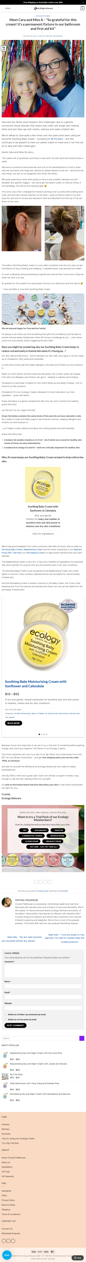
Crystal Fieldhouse (54, 36)
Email (7, 992)
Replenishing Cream (33, 549)
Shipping (6, 1209)
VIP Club (6, 1171)
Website (8, 1003)
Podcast (5, 1124)
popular (11, 717)
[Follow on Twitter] (13, 1241)
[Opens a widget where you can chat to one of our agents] (77, 1258)
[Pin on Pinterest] (50, 882)
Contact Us (7, 1229)
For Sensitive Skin (51, 713)
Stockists (6, 1134)
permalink (64, 891)
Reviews (6, 1129)
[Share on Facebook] (36, 882)
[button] (6, 8)
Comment (9, 962)
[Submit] (81, 1038)
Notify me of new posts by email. (22, 1019)
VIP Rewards (8, 1176)
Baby (34, 713)
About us (6, 1162)
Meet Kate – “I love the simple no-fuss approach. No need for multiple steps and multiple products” (64, 938)
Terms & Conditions (11, 1214)
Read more (14, 723)
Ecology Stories (43, 16)
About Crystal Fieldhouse (13, 1157)
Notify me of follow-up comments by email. (27, 1014)
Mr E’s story (57, 139)
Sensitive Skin (74, 713)
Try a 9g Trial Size (10, 1143)
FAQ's (4, 1195)
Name (7, 981)
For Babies (40, 713)
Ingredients (7, 1167)
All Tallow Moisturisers (22, 713)
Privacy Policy (8, 1200)
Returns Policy (8, 1205)
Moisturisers (64, 713)
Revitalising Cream (35, 553)
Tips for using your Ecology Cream (18, 1138)
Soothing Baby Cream (12, 549)
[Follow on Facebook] (4, 1241)
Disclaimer (6, 1191)
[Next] (80, 666)
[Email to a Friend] (45, 882)
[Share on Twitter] (41, 882)
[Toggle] (23, 534)
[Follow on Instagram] (8, 1241)
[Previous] (6, 666)
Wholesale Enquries (11, 1233)
